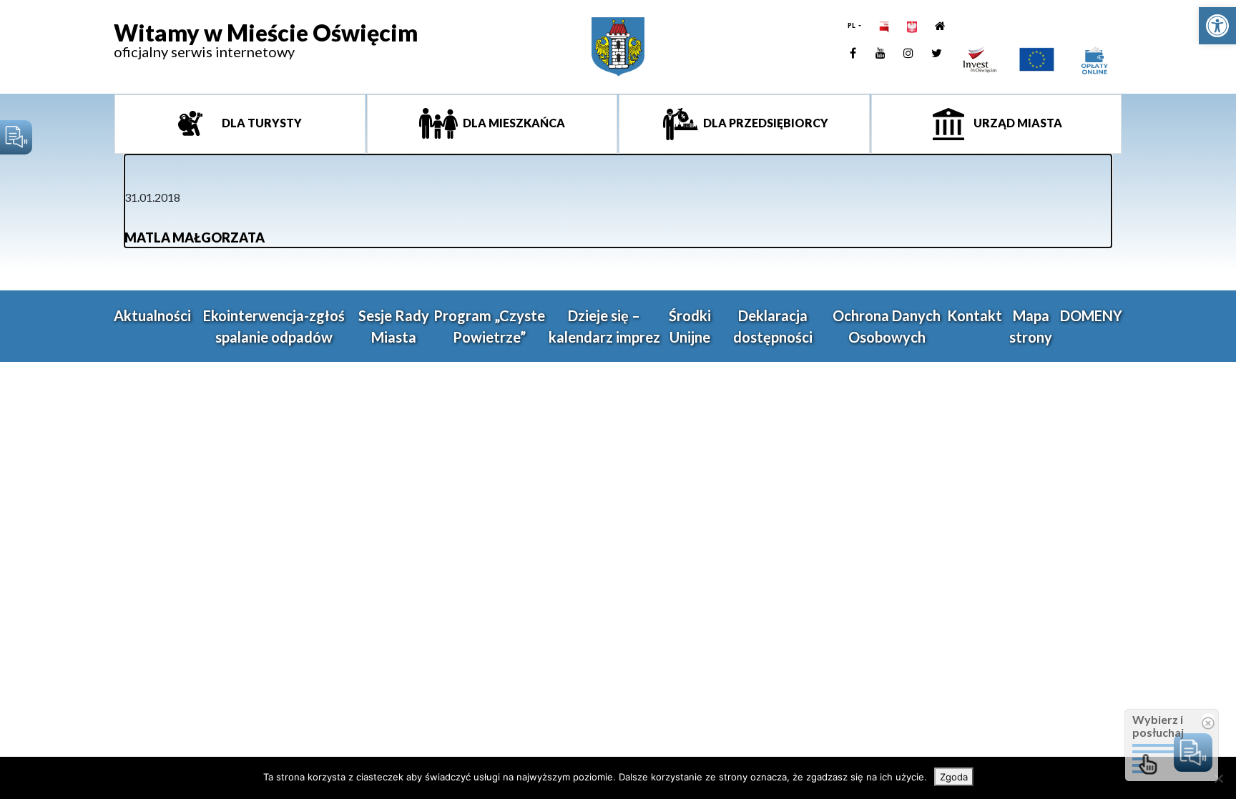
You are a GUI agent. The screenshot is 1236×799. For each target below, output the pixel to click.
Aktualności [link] (152, 315)
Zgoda (954, 777)
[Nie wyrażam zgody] (1218, 778)
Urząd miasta (1016, 122)
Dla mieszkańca (513, 122)
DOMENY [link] (1091, 315)
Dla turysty (261, 122)
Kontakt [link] (974, 315)
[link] (1217, 25)
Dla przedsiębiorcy (764, 122)
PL (852, 25)
